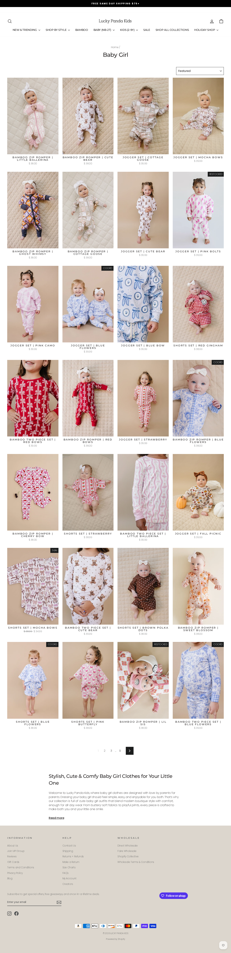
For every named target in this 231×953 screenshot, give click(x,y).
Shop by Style (56, 30)
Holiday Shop (205, 30)
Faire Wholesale (126, 851)
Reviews (65, 9)
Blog (9, 878)
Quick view (33, 150)
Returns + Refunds (73, 856)
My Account (69, 878)
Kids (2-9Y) (127, 30)
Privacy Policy (15, 873)
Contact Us (69, 845)
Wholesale (51, 9)
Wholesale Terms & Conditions (135, 862)
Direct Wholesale (127, 845)
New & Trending (25, 30)
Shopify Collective (128, 856)
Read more (56, 818)
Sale (146, 30)
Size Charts (69, 867)
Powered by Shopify (115, 939)
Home (114, 47)
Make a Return (70, 862)
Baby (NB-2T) (102, 30)
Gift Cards (80, 9)
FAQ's (38, 9)
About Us (12, 9)
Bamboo (81, 30)
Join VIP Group (15, 851)
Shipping (67, 851)
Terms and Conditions (20, 867)
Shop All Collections (172, 30)
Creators (67, 884)
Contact (27, 9)
